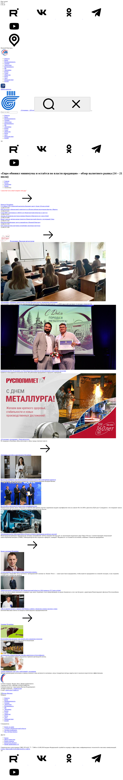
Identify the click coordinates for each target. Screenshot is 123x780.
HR (5, 68)
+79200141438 (17, 688)
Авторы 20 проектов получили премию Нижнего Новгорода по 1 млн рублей (25, 216)
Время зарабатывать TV (11, 744)
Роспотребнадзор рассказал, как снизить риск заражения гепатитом (21, 639)
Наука (6, 76)
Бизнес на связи (9, 727)
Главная (6, 181)
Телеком (6, 63)
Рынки (6, 183)
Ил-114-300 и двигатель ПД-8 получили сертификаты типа (19, 506)
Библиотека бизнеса (10, 742)
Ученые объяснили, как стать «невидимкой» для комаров (18, 671)
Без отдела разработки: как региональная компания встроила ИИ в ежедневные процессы (28, 479)
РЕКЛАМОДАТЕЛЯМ (13, 749)
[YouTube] (14, 32)
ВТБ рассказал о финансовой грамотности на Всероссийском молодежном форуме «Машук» (29, 209)
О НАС (3, 749)
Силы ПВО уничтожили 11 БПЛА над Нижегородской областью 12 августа (24, 212)
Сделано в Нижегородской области (15, 728)
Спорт (6, 73)
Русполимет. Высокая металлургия (22, 241)
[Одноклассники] (69, 18)
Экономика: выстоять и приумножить (12, 455)
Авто (5, 78)
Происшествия (8, 79)
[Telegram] (96, 18)
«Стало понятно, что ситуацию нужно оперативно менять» (19, 572)
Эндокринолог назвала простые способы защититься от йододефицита (22, 655)
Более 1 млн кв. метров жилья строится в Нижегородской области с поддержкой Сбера (27, 219)
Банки (6, 60)
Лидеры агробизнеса (10, 730)
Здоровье (3, 624)
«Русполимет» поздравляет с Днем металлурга (15, 439)
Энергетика (8, 65)
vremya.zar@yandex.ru (12, 690)
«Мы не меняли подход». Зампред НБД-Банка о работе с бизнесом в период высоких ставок (29, 609)
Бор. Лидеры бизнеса (10, 732)
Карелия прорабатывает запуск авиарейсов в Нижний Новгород (20, 222)
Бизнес (6, 71)
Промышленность (9, 62)
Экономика (7, 70)
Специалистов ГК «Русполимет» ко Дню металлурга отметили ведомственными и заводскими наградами (33, 371)
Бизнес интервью (6, 551)
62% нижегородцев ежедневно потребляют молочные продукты (20, 225)
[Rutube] (14, 18)
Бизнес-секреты (9, 741)
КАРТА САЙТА (25, 749)
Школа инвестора (9, 739)
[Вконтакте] (41, 18)
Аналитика (7, 184)
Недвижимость (9, 67)
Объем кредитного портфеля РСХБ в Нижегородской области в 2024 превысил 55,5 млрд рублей (31, 590)
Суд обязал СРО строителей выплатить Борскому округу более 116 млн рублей (25, 206)
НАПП (6, 81)
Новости (7, 58)
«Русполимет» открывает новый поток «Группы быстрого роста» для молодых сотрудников (29, 302)
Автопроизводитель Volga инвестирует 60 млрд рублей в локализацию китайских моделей (29, 534)
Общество (7, 75)
